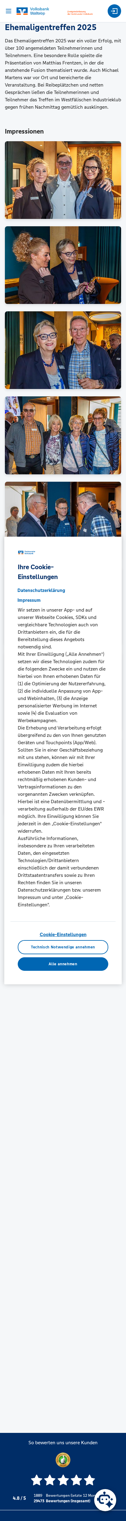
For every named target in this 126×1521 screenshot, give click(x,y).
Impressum (29, 600)
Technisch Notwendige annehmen (63, 947)
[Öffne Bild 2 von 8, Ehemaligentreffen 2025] (63, 265)
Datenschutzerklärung (41, 590)
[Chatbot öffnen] (105, 1500)
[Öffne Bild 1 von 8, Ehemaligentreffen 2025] (63, 180)
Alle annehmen (63, 964)
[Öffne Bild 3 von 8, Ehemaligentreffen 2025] (63, 350)
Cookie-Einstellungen (63, 934)
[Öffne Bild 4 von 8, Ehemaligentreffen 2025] (63, 435)
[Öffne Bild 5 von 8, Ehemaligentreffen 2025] (63, 520)
